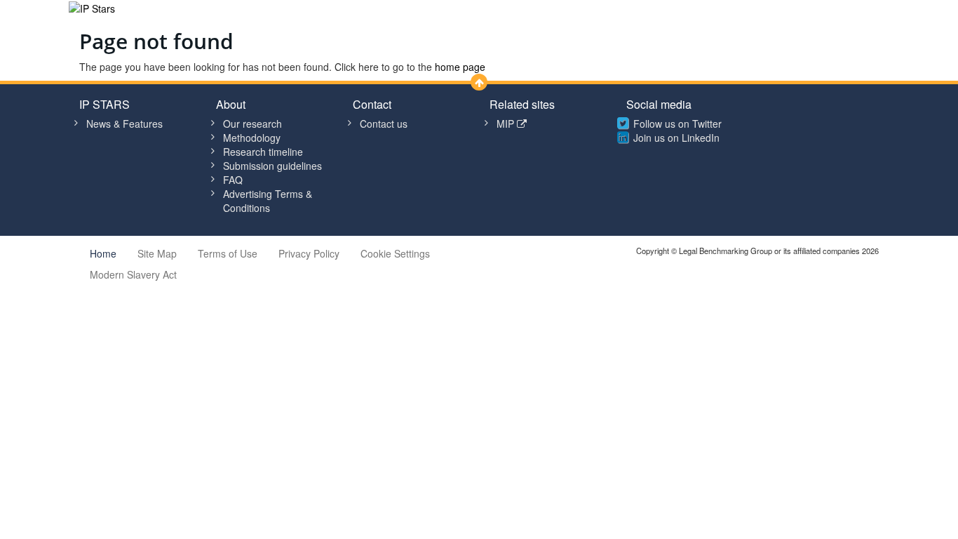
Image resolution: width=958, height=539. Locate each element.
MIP (507, 124)
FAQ (233, 180)
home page (460, 67)
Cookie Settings (395, 253)
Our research (252, 124)
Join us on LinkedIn (676, 138)
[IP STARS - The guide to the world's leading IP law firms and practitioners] (92, 7)
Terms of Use (227, 253)
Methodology (252, 138)
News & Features (124, 124)
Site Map (157, 253)
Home (103, 253)
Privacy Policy (308, 253)
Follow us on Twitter (677, 124)
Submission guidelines (272, 166)
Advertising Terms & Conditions (267, 201)
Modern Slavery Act (133, 274)
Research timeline (263, 152)
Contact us (383, 124)
